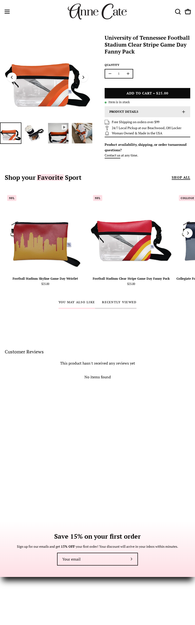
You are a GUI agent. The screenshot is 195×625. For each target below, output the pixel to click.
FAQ (8, 596)
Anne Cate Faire (114, 589)
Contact (10, 582)
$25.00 (45, 284)
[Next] (83, 77)
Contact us (112, 155)
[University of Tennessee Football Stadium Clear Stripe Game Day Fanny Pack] (10, 133)
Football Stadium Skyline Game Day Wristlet (45, 278)
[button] (177, 11)
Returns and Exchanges (22, 589)
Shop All (181, 177)
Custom (108, 596)
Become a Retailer (115, 582)
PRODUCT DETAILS (123, 112)
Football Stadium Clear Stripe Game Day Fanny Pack (131, 278)
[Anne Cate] (97, 12)
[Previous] (12, 77)
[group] (97, 240)
